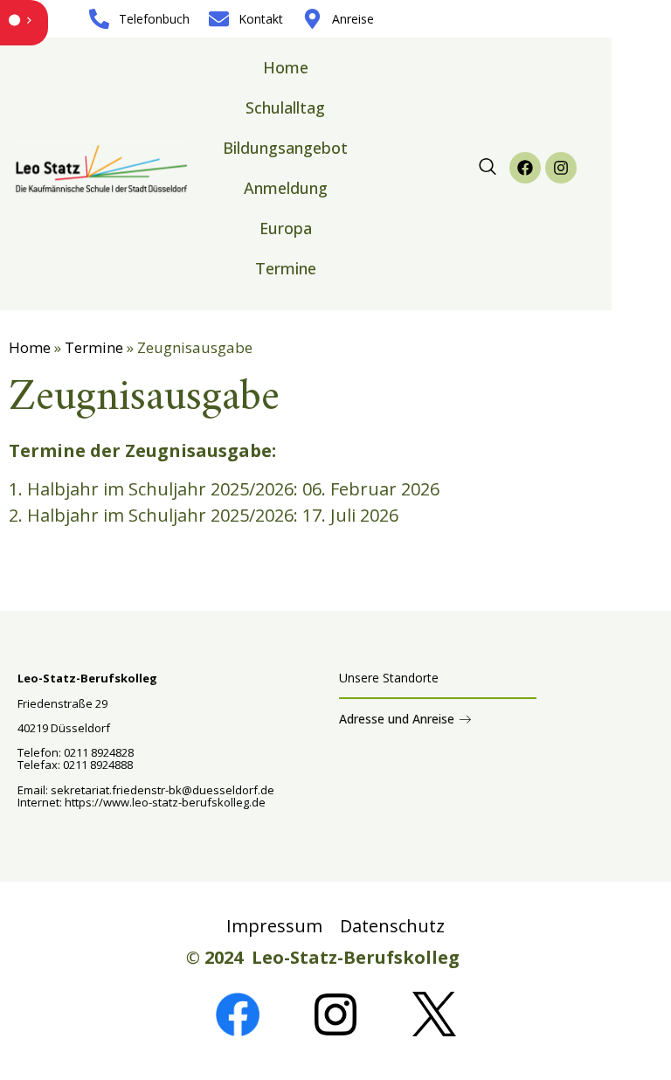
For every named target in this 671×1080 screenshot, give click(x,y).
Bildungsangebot (285, 147)
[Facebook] (525, 167)
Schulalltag (285, 107)
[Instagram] (561, 167)
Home (285, 67)
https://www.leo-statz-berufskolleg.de (164, 802)
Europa (285, 228)
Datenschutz (392, 926)
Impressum (274, 926)
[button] (487, 167)
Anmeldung (286, 187)
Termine (285, 268)
